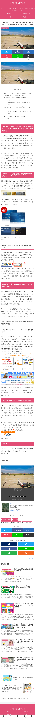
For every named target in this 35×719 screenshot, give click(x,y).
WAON (13, 522)
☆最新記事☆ (25, 711)
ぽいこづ (12, 503)
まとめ (7, 118)
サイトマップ (25, 714)
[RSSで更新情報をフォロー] (23, 515)
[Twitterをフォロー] (13, 515)
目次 (15, 89)
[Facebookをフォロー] (16, 515)
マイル (19, 522)
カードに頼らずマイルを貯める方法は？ (16, 116)
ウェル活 (9, 714)
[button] (31, 367)
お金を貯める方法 (14, 510)
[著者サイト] (11, 515)
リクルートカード (28, 522)
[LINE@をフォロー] (18, 515)
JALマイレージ (6, 522)
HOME (9, 711)
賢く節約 (16, 519)
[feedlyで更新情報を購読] (20, 515)
